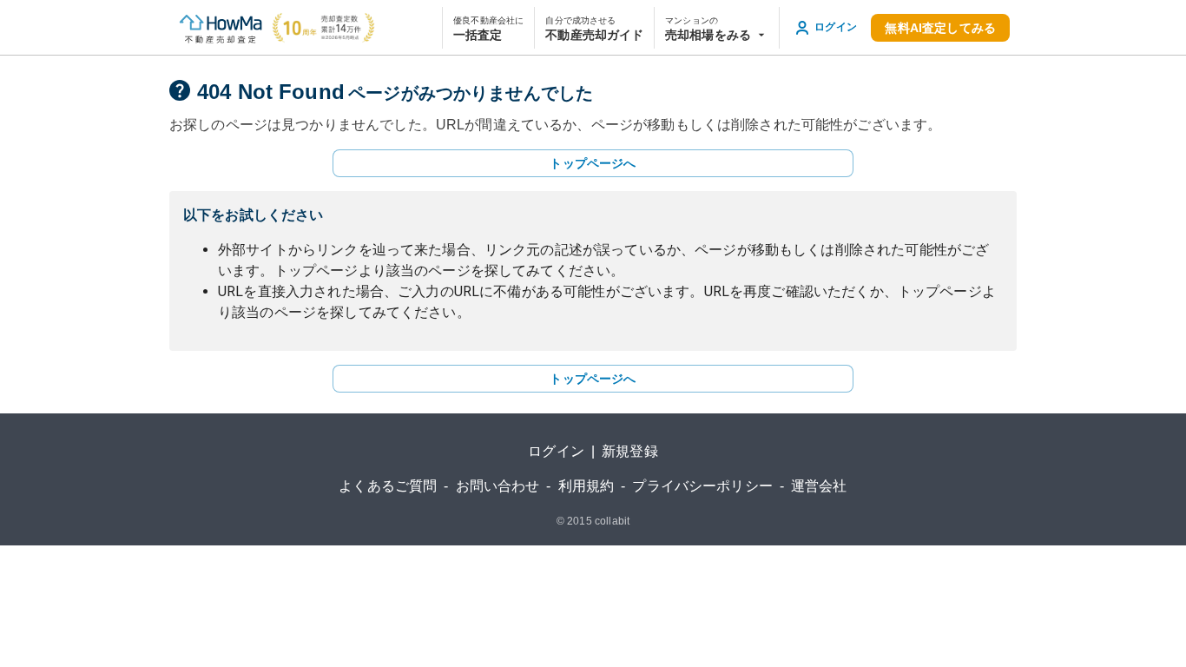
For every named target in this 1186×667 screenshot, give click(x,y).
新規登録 (630, 451)
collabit (612, 521)
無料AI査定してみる (940, 28)
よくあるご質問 (388, 486)
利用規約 (586, 486)
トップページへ (593, 163)
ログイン (556, 451)
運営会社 (819, 486)
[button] (716, 28)
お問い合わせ (498, 486)
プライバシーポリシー (702, 486)
